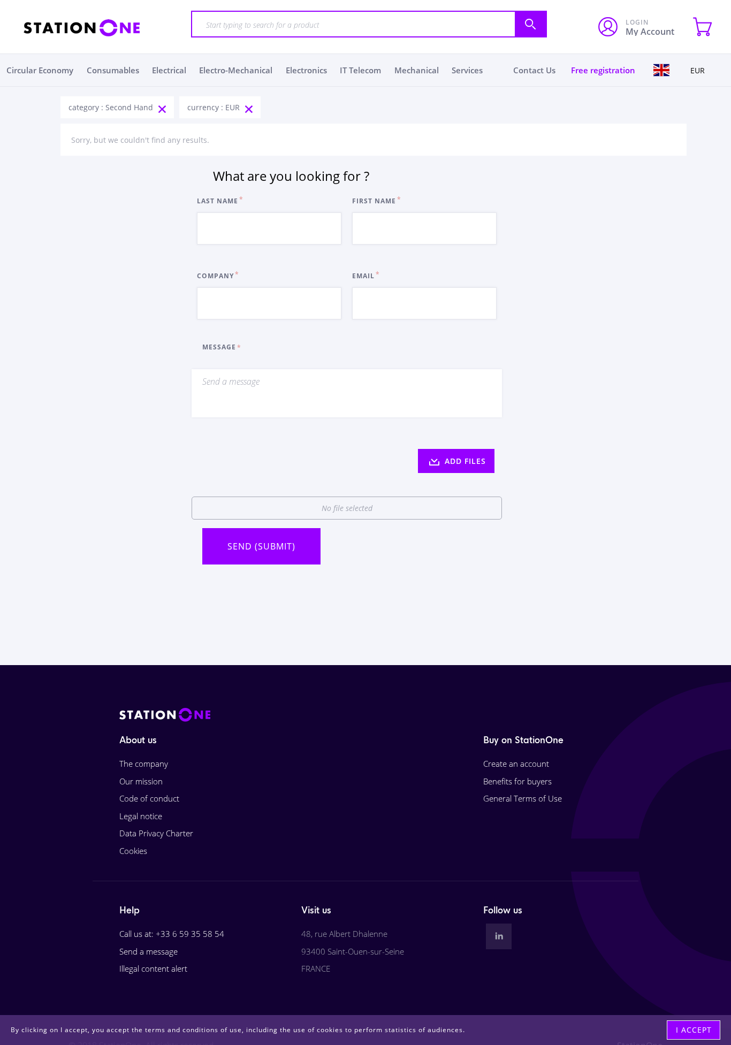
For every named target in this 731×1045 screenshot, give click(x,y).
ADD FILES (464, 461)
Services (467, 70)
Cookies (133, 850)
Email (363, 275)
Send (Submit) (261, 546)
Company (215, 275)
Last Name (217, 200)
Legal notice (140, 816)
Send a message (148, 951)
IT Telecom (360, 70)
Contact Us (534, 70)
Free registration (603, 70)
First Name (374, 200)
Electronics (306, 70)
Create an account (516, 763)
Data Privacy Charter (156, 833)
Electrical (169, 70)
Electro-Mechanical (235, 70)
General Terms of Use (522, 798)
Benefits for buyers (517, 781)
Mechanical (416, 70)
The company (143, 763)
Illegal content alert (153, 968)
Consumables (113, 70)
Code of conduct (149, 798)
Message (219, 347)
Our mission (141, 781)
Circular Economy (39, 70)
